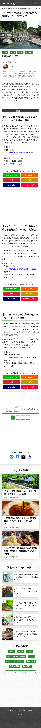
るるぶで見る (11, 185)
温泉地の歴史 (14, 666)
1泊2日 (20, 652)
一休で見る (29, 180)
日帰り (11, 652)
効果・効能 (31, 661)
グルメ (9, 8)
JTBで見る (12, 180)
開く (19, 78)
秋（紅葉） (27, 666)
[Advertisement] (20, 691)
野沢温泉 (29, 52)
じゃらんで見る (29, 175)
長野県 (20, 52)
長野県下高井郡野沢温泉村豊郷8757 (22, 357)
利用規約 (22, 710)
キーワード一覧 (20, 672)
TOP (3, 8)
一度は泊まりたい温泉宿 (16, 656)
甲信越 (13, 52)
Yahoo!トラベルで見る (29, 185)
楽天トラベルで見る (11, 175)
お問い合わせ (12, 710)
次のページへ (19, 409)
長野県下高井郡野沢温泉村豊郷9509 (22, 269)
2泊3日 (29, 652)
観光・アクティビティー (14, 661)
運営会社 (30, 710)
